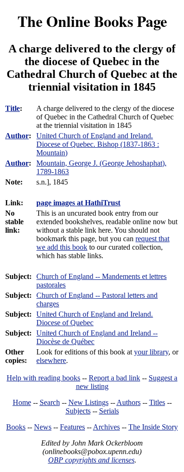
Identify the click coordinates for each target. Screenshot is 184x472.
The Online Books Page (92, 21)
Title (12, 108)
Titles (157, 402)
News (42, 427)
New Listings (88, 402)
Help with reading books (43, 378)
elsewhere (51, 360)
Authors (129, 402)
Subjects (78, 411)
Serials (109, 411)
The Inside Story (153, 427)
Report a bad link (114, 378)
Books (15, 427)
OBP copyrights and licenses (91, 460)
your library (151, 352)
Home (22, 402)
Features (72, 427)
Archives (106, 427)
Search (50, 402)
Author (17, 136)
